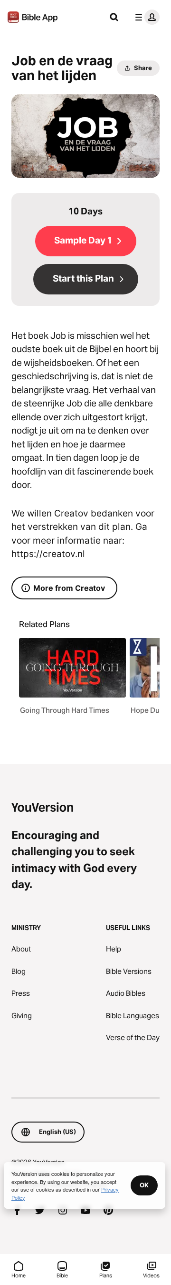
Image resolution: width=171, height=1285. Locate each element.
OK (144, 1185)
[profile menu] (145, 17)
